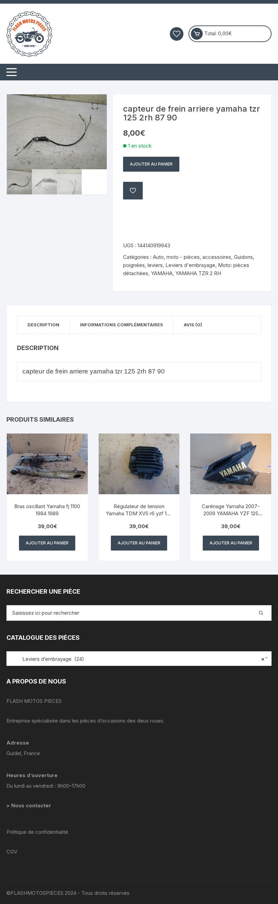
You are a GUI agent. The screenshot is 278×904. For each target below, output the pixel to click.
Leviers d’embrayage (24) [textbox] (137, 659)
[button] (95, 106)
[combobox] (139, 658)
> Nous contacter (29, 805)
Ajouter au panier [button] (47, 542)
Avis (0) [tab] (193, 324)
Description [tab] (43, 324)
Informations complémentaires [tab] (121, 324)
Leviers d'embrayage (190, 265)
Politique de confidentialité (37, 832)
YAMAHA (162, 273)
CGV (11, 851)
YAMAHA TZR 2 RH (198, 273)
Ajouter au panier (151, 164)
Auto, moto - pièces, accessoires (192, 257)
